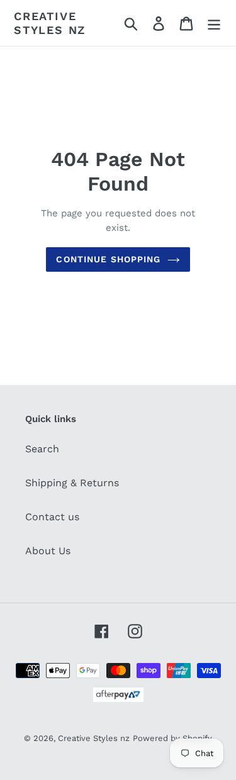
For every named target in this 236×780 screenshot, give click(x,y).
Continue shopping (108, 259)
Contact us (52, 517)
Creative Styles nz (50, 22)
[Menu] (214, 23)
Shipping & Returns (72, 483)
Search (42, 449)
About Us (47, 551)
